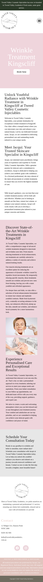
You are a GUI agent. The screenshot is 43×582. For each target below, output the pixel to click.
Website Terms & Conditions (20, 559)
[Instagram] (26, 548)
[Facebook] (17, 548)
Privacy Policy (7, 559)
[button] (39, 20)
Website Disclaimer (34, 559)
